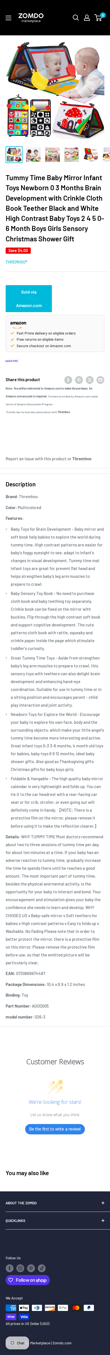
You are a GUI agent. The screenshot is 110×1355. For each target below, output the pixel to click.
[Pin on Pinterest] (79, 379)
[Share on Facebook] (68, 379)
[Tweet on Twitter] (90, 379)
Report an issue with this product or (48, 458)
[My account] (87, 18)
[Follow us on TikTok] (42, 1268)
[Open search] (76, 18)
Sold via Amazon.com (29, 298)
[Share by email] (100, 379)
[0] (98, 17)
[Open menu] (8, 18)
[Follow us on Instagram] (20, 1268)
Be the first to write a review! (55, 1129)
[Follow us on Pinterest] (31, 1268)
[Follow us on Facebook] (10, 1268)
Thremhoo (16, 262)
